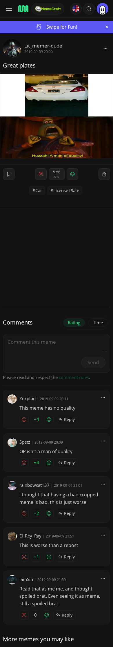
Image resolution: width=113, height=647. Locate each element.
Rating (74, 322)
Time (98, 322)
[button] (89, 8)
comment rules (74, 377)
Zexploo (27, 398)
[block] (105, 48)
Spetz (24, 442)
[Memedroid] (22, 8)
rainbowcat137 (34, 485)
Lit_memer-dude (43, 45)
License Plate (66, 190)
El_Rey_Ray (30, 536)
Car (38, 190)
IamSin (26, 579)
